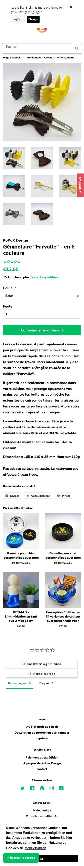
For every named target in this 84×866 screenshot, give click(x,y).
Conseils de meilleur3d (42, 816)
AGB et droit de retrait (42, 727)
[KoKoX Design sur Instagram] (51, 789)
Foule (7, 306)
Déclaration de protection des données (42, 733)
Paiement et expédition (42, 757)
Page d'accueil (12, 57)
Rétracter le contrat (21, 858)
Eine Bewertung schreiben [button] (44, 664)
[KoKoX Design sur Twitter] (22, 789)
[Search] (77, 48)
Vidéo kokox (42, 810)
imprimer (42, 738)
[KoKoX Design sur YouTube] (61, 789)
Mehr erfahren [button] (35, 848)
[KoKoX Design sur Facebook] (32, 789)
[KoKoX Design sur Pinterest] (42, 789)
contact (42, 769)
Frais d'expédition (44, 277)
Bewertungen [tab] (17, 683)
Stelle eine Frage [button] (44, 674)
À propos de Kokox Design (42, 763)
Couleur (9, 288)
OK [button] (42, 858)
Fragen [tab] (44, 683)
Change (33, 19)
